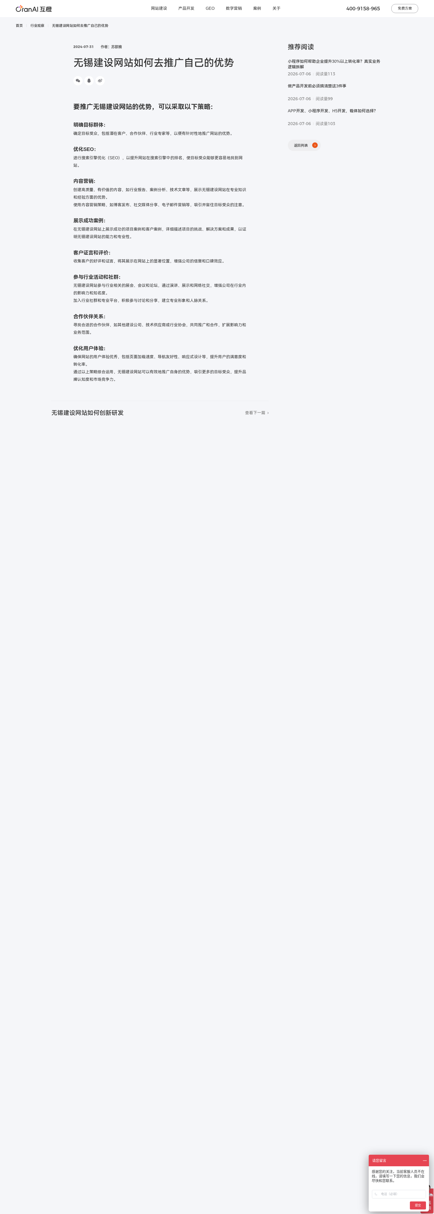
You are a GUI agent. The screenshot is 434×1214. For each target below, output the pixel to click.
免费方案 (405, 8)
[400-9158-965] (428, 1130)
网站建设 (159, 8)
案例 (257, 8)
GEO (210, 8)
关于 (277, 8)
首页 (19, 26)
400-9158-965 (363, 8)
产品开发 (186, 8)
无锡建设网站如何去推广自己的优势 (80, 26)
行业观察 (37, 26)
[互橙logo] (34, 8)
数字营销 (234, 8)
